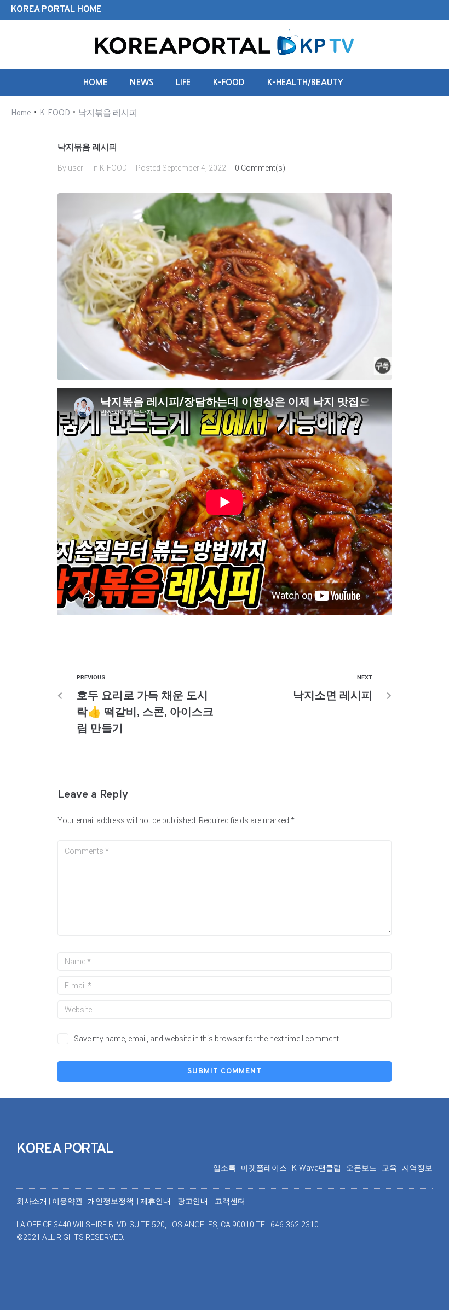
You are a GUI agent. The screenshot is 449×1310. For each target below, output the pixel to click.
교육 (392, 1167)
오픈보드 (364, 1167)
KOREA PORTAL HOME (56, 9)
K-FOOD (54, 113)
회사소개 (31, 1201)
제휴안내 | (158, 1201)
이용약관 (68, 1201)
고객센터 (230, 1201)
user (75, 168)
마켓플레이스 (266, 1167)
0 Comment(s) (260, 168)
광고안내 (193, 1201)
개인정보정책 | (114, 1201)
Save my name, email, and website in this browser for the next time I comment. (207, 1038)
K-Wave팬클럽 (319, 1167)
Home (21, 113)
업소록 (227, 1167)
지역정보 (417, 1167)
